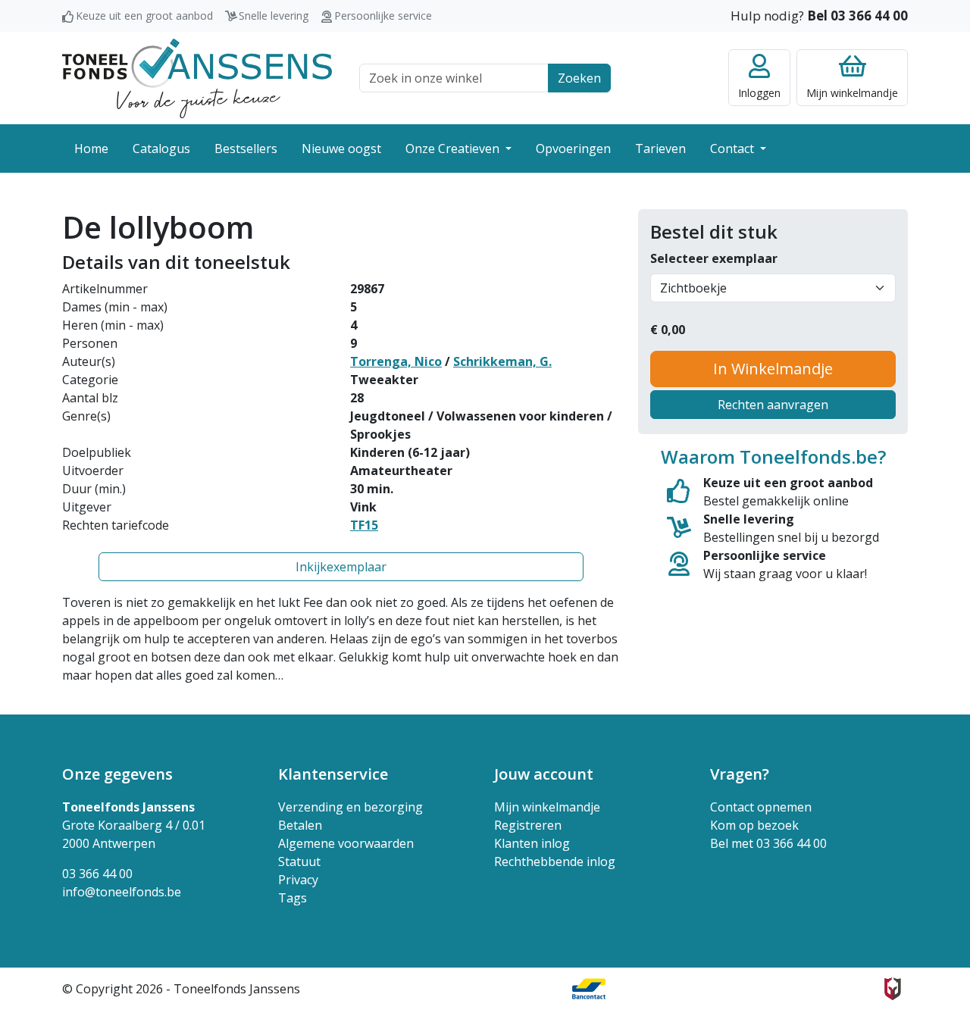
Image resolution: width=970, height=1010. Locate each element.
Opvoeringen (573, 148)
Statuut (299, 861)
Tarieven (660, 148)
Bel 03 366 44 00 (857, 15)
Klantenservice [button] (333, 774)
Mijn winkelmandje (547, 807)
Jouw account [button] (543, 774)
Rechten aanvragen (773, 404)
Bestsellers (245, 148)
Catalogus (161, 148)
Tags (292, 898)
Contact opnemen (761, 807)
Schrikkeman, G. (502, 361)
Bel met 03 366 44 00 (768, 843)
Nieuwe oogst (341, 148)
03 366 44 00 (97, 873)
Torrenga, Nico (396, 361)
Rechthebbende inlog (554, 861)
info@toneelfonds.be (121, 891)
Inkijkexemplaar (341, 566)
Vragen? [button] (739, 774)
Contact (733, 148)
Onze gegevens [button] (117, 774)
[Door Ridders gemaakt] (893, 988)
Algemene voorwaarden (346, 843)
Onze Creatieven (453, 148)
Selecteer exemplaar (714, 258)
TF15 (364, 525)
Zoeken (579, 78)
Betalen (300, 825)
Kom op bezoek (754, 825)
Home (91, 148)
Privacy (298, 879)
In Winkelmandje (773, 368)
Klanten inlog (532, 843)
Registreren (528, 825)
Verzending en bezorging (350, 807)
